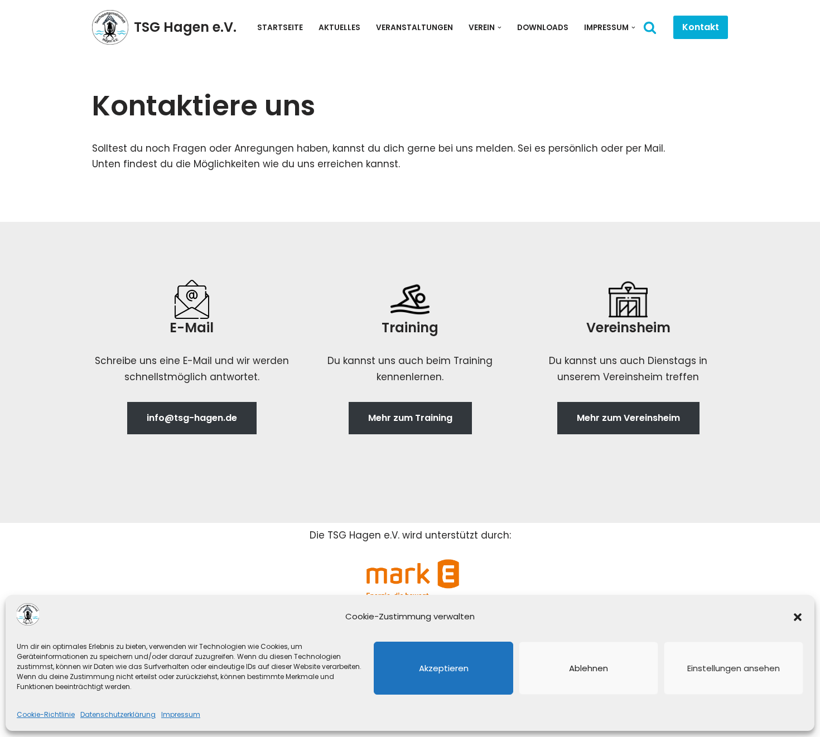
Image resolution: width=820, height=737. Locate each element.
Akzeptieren (444, 668)
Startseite (280, 27)
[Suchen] (650, 27)
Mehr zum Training (410, 417)
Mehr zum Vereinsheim (628, 417)
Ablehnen (588, 668)
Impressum (180, 714)
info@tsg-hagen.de (192, 417)
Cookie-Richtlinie (46, 714)
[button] (797, 617)
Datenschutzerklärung (118, 714)
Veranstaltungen (414, 27)
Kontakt (700, 27)
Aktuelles (339, 27)
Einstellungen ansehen (733, 668)
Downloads (542, 27)
